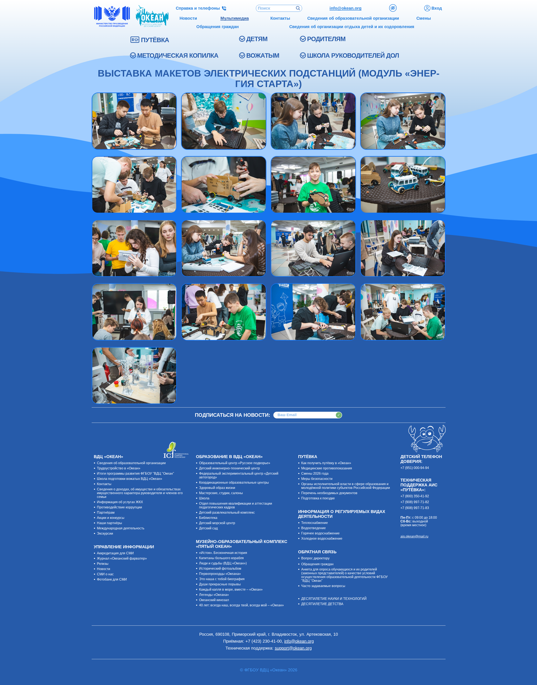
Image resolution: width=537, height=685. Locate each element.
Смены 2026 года (314, 473)
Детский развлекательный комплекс (227, 512)
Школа (204, 498)
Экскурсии (105, 533)
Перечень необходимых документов (329, 493)
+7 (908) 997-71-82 (414, 502)
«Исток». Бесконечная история (223, 553)
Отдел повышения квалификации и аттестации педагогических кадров (235, 505)
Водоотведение (313, 528)
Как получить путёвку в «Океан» (326, 463)
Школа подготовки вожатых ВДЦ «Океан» (129, 479)
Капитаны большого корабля (221, 558)
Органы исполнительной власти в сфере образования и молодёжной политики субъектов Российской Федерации (345, 486)
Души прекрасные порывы (220, 584)
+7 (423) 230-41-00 (263, 641)
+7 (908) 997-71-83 (414, 508)
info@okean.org (345, 8)
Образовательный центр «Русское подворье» (234, 463)
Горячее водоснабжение (320, 533)
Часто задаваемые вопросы (323, 586)
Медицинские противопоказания (326, 468)
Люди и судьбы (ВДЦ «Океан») (223, 563)
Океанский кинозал (214, 600)
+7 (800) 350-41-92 (414, 496)
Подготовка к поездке (318, 498)
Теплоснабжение (314, 523)
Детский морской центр (217, 523)
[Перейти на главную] (152, 16)
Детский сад (208, 528)
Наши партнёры (109, 523)
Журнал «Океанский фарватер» (122, 558)
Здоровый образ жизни (217, 488)
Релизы (102, 563)
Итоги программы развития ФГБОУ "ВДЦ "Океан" (135, 473)
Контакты (104, 484)
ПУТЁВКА (155, 39)
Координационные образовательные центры (234, 482)
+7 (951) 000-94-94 (414, 468)
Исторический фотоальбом (220, 568)
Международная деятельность (120, 528)
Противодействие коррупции (119, 507)
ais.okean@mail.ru (414, 536)
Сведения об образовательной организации (131, 463)
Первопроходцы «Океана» (220, 574)
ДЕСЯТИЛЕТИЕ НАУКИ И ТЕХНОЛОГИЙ (334, 598)
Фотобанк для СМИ (112, 579)
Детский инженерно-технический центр (229, 468)
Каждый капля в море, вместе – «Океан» (231, 589)
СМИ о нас (105, 574)
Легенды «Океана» (214, 594)
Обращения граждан (317, 564)
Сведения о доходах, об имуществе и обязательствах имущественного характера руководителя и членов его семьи (140, 493)
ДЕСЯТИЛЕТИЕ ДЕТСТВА (322, 604)
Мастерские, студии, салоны (221, 493)
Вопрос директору (315, 558)
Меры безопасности (316, 479)
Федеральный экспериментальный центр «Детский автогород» (238, 475)
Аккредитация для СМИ (115, 553)
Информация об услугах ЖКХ (120, 502)
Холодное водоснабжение (321, 538)
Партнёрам (106, 512)
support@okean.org (293, 648)
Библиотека (208, 518)
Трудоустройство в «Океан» (118, 468)
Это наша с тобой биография (222, 579)
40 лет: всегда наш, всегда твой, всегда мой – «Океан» (241, 605)
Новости (103, 569)
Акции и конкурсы (110, 518)
